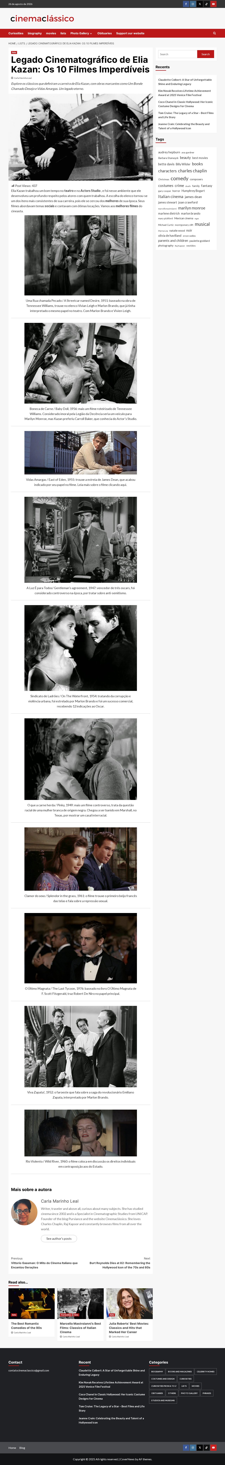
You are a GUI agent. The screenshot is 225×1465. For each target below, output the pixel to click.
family (196, 185)
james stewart (167, 202)
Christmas (163, 179)
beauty (185, 157)
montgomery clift (184, 224)
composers (196, 179)
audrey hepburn (169, 152)
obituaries (157, 1393)
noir (189, 230)
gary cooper (164, 190)
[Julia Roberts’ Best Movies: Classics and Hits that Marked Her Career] (129, 1303)
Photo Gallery (79, 33)
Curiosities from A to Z (163, 1386)
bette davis (166, 164)
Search (206, 54)
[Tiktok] (207, 4)
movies (51, 33)
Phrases (207, 1393)
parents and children (173, 240)
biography (35, 33)
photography (165, 245)
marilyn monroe (191, 208)
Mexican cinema (183, 218)
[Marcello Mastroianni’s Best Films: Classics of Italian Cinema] (80, 1303)
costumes (165, 185)
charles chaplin (192, 170)
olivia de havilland (169, 235)
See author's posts (59, 1238)
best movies (200, 158)
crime (179, 185)
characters (167, 170)
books (197, 163)
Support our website (130, 33)
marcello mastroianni (167, 209)
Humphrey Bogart (193, 191)
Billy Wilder (183, 164)
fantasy (206, 186)
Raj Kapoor (180, 245)
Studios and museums (163, 1400)
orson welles (189, 235)
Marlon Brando (100, 311)
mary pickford (165, 218)
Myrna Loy (163, 230)
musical (202, 224)
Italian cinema (170, 196)
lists (63, 33)
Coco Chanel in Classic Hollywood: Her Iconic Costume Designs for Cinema (185, 104)
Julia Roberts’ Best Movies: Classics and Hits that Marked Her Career (129, 1328)
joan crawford (188, 202)
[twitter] (200, 4)
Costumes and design (163, 1379)
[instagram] (193, 4)
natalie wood (177, 230)
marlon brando (190, 213)
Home (12, 1447)
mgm (197, 218)
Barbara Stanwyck (168, 158)
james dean (193, 197)
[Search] (214, 33)
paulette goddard (199, 240)
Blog (22, 1447)
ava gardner (188, 152)
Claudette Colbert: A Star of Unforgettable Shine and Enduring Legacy (185, 81)
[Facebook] (186, 4)
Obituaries (104, 33)
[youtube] (213, 4)
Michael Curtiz (165, 224)
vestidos (191, 245)
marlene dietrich (169, 213)
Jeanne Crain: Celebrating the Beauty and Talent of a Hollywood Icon (184, 126)
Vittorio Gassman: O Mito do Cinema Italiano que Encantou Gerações (44, 1263)
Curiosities (15, 33)
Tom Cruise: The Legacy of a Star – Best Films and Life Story (186, 115)
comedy (179, 178)
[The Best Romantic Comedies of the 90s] (31, 1303)
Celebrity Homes (205, 1371)
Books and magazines (180, 1371)
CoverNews (127, 1459)
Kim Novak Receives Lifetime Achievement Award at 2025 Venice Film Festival (184, 93)
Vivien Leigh (122, 311)
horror (176, 190)
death (188, 186)
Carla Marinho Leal (23, 78)
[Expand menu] (91, 33)
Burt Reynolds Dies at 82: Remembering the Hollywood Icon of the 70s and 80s (120, 1263)
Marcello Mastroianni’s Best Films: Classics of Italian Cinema (80, 1328)
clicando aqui (117, 485)
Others (172, 1393)
